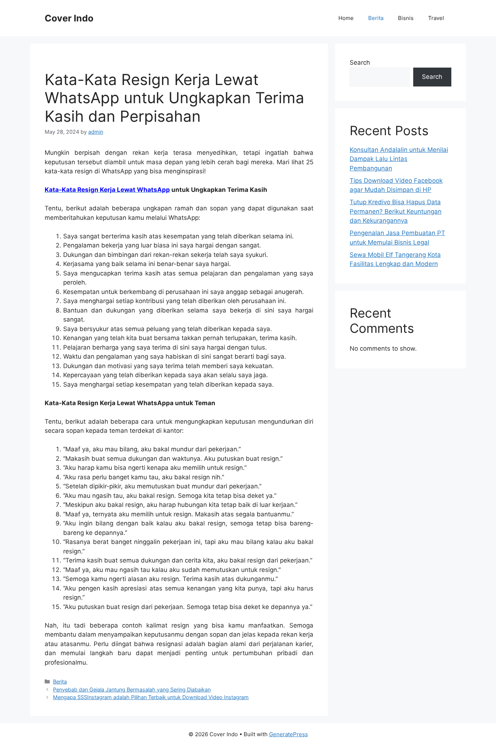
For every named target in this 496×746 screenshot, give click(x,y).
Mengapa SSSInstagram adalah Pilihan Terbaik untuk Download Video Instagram (151, 697)
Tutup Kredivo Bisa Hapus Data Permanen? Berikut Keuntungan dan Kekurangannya (396, 211)
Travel (436, 18)
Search (360, 62)
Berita (375, 18)
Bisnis (406, 18)
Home (346, 18)
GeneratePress (288, 734)
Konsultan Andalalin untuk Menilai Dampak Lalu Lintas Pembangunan (399, 159)
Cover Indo (69, 18)
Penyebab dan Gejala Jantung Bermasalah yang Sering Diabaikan (132, 689)
